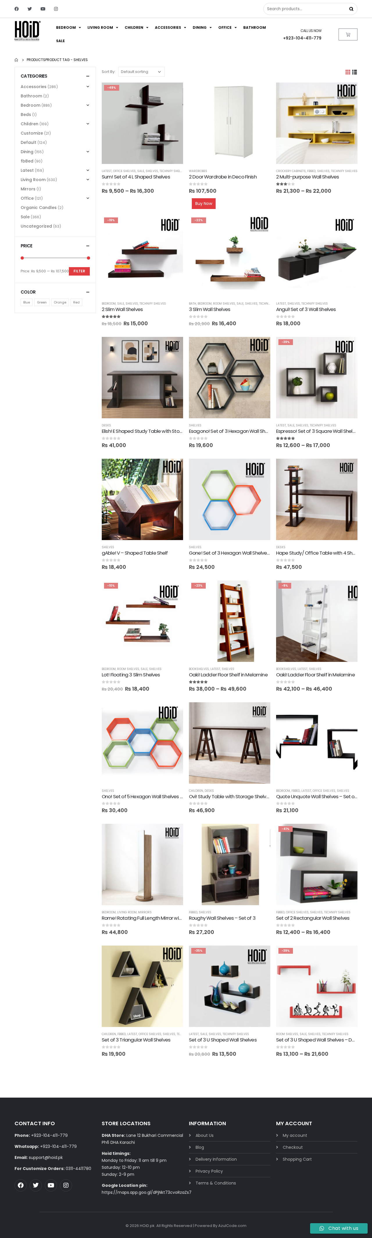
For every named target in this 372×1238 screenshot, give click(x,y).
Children (134, 27)
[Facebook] (17, 9)
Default (28, 142)
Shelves (152, 171)
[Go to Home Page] (17, 59)
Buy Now (203, 203)
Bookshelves (199, 669)
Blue (26, 302)
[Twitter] (30, 9)
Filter (79, 271)
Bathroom (254, 27)
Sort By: (108, 71)
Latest (107, 171)
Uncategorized (36, 226)
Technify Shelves (173, 171)
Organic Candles (39, 207)
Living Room (100, 27)
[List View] (354, 72)
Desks (106, 425)
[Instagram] (56, 9)
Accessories (168, 27)
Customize (32, 133)
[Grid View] (348, 72)
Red (76, 302)
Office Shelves (124, 171)
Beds (26, 114)
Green (42, 302)
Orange (60, 302)
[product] (229, 123)
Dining (200, 27)
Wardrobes (198, 171)
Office (225, 27)
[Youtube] (43, 9)
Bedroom (66, 27)
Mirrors (145, 912)
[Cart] (348, 34)
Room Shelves (224, 303)
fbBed (311, 171)
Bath (192, 303)
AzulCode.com (232, 1225)
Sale (60, 40)
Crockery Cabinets (291, 171)
